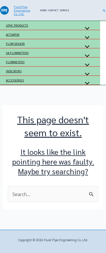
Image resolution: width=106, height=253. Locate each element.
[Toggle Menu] (85, 28)
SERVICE (64, 10)
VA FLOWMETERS (17, 53)
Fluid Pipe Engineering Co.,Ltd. (22, 10)
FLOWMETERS (15, 62)
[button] (104, 10)
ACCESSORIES (15, 80)
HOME (43, 10)
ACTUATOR (12, 34)
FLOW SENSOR (15, 43)
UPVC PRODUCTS (17, 25)
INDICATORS (13, 71)
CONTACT (53, 10)
